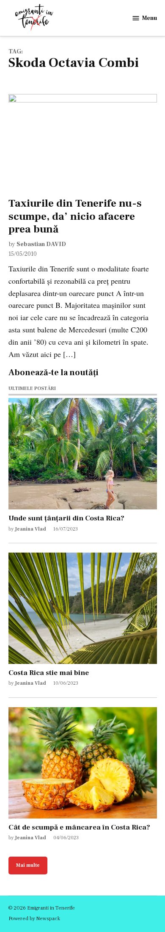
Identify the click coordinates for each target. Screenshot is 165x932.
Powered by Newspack (34, 918)
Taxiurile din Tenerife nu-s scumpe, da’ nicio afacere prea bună (75, 215)
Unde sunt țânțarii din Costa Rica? (66, 518)
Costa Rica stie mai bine (48, 673)
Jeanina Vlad (30, 529)
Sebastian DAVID (41, 244)
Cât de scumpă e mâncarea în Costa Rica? (79, 827)
